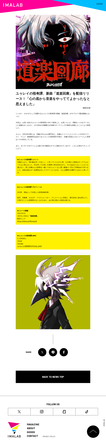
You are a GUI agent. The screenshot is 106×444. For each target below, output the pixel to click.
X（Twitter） (22, 238)
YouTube (20, 243)
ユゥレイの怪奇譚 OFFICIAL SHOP (29, 246)
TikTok (19, 241)
